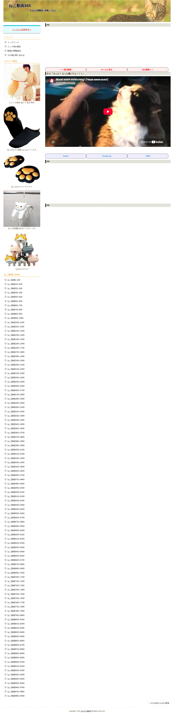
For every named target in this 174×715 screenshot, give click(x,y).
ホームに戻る (106, 69)
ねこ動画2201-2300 (15, 373)
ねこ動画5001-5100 (15, 492)
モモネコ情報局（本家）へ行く (42, 10)
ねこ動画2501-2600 (15, 386)
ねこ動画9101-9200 (15, 666)
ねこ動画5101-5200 (15, 496)
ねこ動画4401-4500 (15, 467)
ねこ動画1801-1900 (15, 356)
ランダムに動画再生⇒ (21, 29)
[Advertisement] (108, 47)
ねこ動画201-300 (14, 288)
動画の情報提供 (14, 51)
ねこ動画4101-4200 (15, 454)
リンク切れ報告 (14, 46)
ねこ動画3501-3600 (15, 428)
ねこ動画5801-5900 (15, 526)
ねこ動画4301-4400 (15, 462)
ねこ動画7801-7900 (15, 611)
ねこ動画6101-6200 (15, 539)
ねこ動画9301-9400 (15, 674)
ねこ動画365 (20, 6)
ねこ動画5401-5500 (15, 509)
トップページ (13, 42)
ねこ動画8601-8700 (15, 645)
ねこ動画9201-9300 (15, 670)
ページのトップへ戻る (159, 703)
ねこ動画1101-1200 (15, 327)
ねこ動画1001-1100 (15, 322)
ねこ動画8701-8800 (15, 649)
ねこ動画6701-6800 (15, 564)
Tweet (65, 156)
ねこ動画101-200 (14, 284)
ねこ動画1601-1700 (15, 348)
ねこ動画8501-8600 (15, 641)
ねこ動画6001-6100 (15, 534)
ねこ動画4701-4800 (15, 479)
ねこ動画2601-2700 (15, 390)
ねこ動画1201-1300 (15, 331)
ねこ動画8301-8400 (15, 632)
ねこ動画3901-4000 (15, 445)
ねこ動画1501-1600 (15, 344)
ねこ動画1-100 (13, 280)
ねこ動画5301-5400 (15, 505)
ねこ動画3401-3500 (15, 424)
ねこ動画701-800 (14, 310)
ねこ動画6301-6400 (15, 547)
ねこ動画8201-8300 (15, 628)
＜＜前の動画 (65, 69)
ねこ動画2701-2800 (15, 394)
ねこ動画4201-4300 (15, 458)
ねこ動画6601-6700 (15, 560)
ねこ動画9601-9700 (15, 687)
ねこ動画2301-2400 (15, 377)
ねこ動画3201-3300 (15, 416)
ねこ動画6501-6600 (15, 556)
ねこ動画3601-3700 (15, 433)
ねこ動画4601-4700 (15, 475)
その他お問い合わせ (16, 55)
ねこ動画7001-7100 (15, 577)
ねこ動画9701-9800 (15, 692)
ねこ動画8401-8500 (15, 636)
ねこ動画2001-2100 (15, 365)
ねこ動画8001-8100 (15, 619)
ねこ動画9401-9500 (15, 679)
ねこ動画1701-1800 (15, 352)
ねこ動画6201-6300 (15, 543)
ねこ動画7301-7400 (15, 590)
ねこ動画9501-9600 (15, 683)
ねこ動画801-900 (14, 314)
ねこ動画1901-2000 (15, 360)
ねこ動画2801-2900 (15, 399)
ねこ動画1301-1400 (15, 335)
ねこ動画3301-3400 (15, 420)
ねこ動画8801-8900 (15, 653)
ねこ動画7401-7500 (15, 594)
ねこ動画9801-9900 (15, 696)
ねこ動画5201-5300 (15, 500)
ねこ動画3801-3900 (15, 441)
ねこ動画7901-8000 (15, 615)
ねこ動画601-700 (14, 305)
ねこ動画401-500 (14, 297)
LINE (148, 156)
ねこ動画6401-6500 (15, 551)
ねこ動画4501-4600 (15, 471)
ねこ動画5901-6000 (15, 530)
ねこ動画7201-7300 (15, 585)
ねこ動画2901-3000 (15, 403)
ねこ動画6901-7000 (15, 573)
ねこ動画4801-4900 (15, 484)
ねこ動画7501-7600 (15, 598)
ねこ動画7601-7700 (15, 602)
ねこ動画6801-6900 (15, 568)
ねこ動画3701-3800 (15, 437)
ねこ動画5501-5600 (15, 513)
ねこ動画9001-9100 (15, 662)
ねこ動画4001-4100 (15, 450)
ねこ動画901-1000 (15, 318)
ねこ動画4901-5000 (15, 488)
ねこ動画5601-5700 (15, 517)
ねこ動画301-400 (14, 292)
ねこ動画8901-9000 (15, 657)
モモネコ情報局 (86, 711)
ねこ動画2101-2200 (15, 369)
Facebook (106, 156)
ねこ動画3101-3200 (15, 411)
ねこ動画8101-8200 (15, 624)
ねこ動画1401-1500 (15, 339)
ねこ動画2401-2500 (15, 382)
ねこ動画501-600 (14, 301)
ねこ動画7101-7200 (15, 581)
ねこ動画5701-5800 (15, 522)
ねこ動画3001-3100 (15, 407)
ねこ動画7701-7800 (15, 607)
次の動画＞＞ (147, 69)
